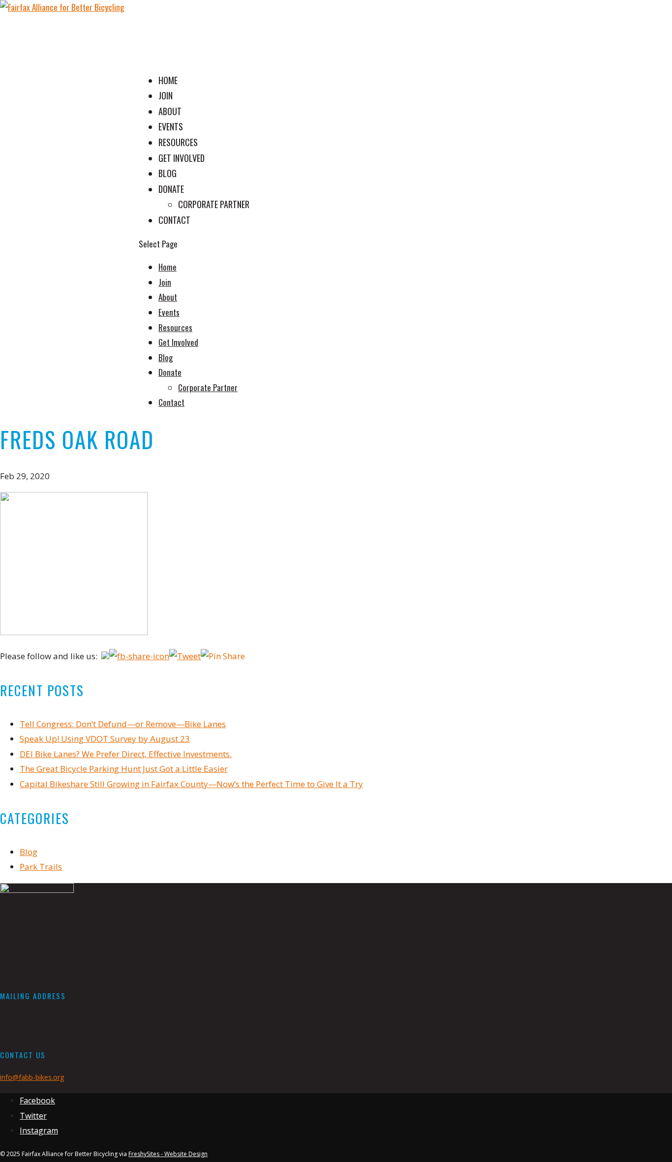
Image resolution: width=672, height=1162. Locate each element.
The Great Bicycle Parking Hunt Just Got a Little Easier (124, 768)
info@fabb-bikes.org (32, 1077)
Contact (171, 402)
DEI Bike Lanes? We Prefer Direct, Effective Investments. (126, 754)
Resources (175, 327)
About (167, 297)
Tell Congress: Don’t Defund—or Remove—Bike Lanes (123, 724)
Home (167, 267)
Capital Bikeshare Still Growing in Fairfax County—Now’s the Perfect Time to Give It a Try (191, 784)
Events (169, 312)
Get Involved (178, 342)
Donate (171, 189)
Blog (165, 357)
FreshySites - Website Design (168, 1154)
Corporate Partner (213, 204)
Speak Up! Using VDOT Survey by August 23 (105, 738)
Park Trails (41, 866)
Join (164, 282)
